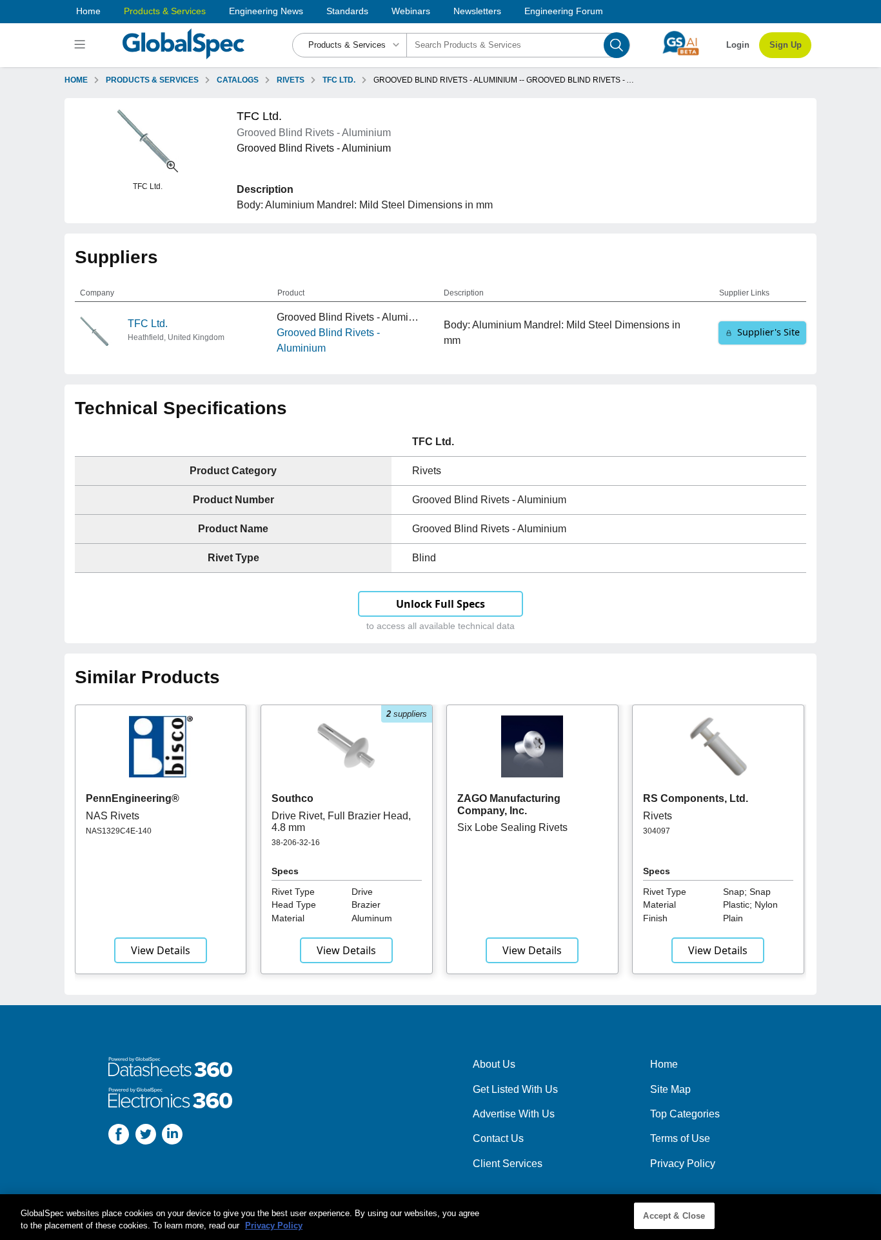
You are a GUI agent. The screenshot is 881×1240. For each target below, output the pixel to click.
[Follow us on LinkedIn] (172, 1136)
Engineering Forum (563, 11)
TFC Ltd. (148, 323)
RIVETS (290, 80)
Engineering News (266, 11)
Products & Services (165, 11)
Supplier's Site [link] (768, 332)
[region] (440, 1217)
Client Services (507, 1163)
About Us (494, 1064)
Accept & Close (674, 1216)
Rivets (657, 815)
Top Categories (685, 1113)
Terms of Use (680, 1138)
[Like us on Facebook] (118, 1136)
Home (88, 11)
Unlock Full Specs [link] (440, 604)
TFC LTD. (338, 80)
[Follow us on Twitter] (145, 1136)
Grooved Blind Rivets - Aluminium (328, 340)
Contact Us (498, 1138)
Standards (347, 11)
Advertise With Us (514, 1113)
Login (737, 45)
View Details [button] (160, 950)
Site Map (670, 1089)
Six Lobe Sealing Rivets (512, 827)
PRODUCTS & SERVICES (152, 80)
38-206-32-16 (296, 842)
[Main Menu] (81, 45)
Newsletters (477, 11)
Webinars (410, 11)
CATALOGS (238, 80)
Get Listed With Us (515, 1089)
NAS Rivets (112, 815)
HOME (76, 80)
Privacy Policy (682, 1163)
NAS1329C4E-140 (119, 830)
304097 (656, 830)
